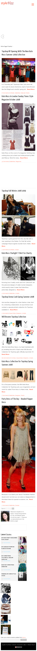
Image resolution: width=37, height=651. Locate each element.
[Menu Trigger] (32, 4)
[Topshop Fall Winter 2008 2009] (18, 236)
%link (2, 36)
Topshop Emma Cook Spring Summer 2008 (18, 297)
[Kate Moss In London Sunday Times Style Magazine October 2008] (18, 150)
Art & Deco (13, 358)
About (25, 644)
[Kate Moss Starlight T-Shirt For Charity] (18, 279)
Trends (27, 93)
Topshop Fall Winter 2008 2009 (14, 191)
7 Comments (5, 395)
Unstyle (17, 249)
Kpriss (23, 637)
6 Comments (5, 93)
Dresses (17, 505)
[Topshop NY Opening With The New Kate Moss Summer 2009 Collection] (18, 81)
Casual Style (12, 313)
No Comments (5, 358)
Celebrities (17, 93)
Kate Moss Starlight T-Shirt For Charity (17, 253)
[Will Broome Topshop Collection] (18, 344)
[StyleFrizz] (7, 5)
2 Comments (5, 249)
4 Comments (5, 293)
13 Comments (5, 161)
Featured (23, 93)
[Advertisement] (18, 25)
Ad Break (11, 93)
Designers (18, 313)
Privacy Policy (31, 644)
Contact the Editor (17, 644)
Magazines (18, 161)
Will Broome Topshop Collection (14, 317)
